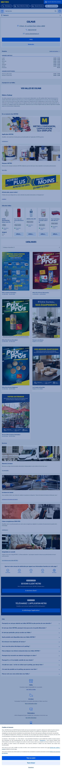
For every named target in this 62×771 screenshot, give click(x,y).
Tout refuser (31, 763)
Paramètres (43, 740)
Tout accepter (31, 758)
